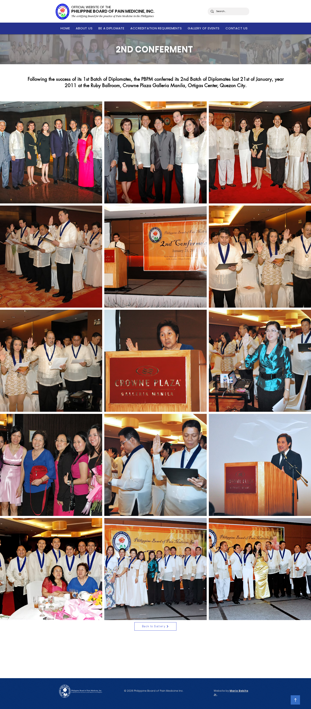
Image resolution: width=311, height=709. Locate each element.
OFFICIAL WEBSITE (85, 7)
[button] (84, 28)
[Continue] (295, 700)
